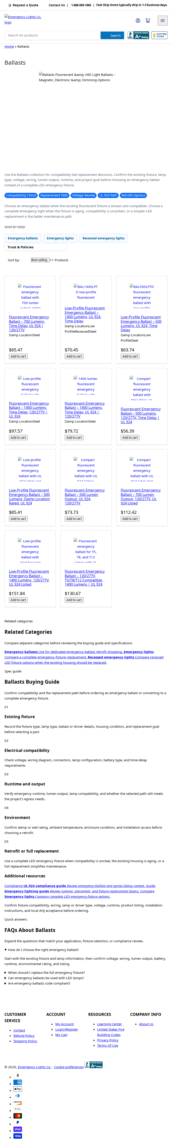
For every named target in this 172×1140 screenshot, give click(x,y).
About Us (144, 1019)
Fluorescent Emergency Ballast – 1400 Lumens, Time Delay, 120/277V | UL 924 (29, 408)
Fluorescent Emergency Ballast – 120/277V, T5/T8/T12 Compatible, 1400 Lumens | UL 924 (83, 574)
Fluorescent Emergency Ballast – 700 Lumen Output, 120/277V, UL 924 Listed (138, 493)
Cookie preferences (69, 1062)
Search (115, 35)
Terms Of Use (106, 1041)
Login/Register (65, 1025)
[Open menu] (163, 21)
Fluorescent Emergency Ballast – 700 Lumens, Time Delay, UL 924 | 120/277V (29, 323)
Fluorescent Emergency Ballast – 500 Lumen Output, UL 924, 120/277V (83, 493)
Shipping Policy (25, 1036)
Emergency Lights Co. (34, 1062)
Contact (19, 1026)
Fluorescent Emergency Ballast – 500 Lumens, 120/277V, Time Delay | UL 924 (138, 413)
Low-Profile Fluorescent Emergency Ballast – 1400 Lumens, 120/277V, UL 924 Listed (29, 574)
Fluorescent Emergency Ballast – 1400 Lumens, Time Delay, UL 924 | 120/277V (83, 408)
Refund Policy (23, 1031)
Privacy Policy (106, 1036)
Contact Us (57, 5)
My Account (63, 1019)
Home (9, 46)
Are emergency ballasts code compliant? (39, 978)
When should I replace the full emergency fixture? (46, 968)
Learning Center (108, 1019)
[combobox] (64, 35)
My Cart (60, 1030)
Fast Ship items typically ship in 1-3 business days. (132, 5)
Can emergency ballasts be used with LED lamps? (46, 973)
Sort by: (14, 260)
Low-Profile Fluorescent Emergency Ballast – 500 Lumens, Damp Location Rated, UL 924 (29, 493)
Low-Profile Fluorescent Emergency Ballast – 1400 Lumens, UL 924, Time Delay (84, 314)
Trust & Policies (20, 247)
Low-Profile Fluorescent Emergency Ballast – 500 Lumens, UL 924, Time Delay (138, 323)
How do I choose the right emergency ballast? (43, 945)
